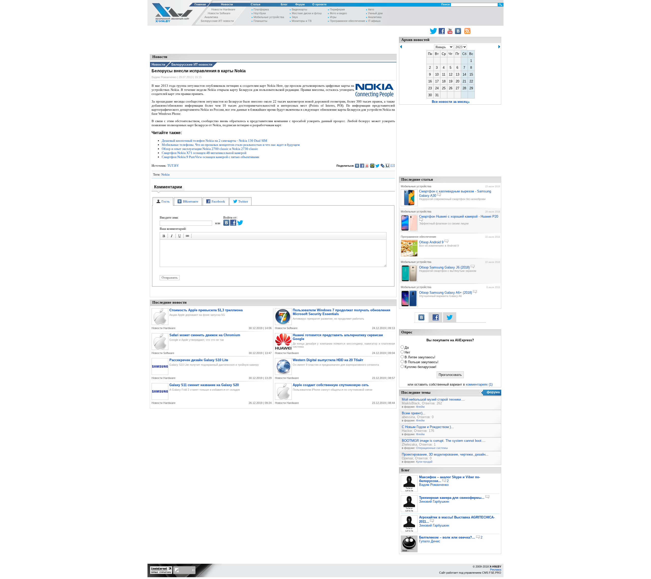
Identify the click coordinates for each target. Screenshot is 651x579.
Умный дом (375, 13)
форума (493, 392)
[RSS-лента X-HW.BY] (467, 31)
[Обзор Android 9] (409, 255)
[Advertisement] (273, 39)
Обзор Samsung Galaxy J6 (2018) (444, 267)
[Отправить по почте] (393, 166)
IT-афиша (374, 20)
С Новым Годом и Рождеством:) (426, 427)
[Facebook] (362, 166)
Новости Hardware (223, 9)
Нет (407, 352)
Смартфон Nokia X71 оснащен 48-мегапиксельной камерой (204, 153)
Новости (227, 4)
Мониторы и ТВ (302, 20)
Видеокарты (299, 9)
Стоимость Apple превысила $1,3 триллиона (206, 310)
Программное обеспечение (347, 20)
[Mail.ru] (372, 166)
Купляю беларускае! (420, 367)
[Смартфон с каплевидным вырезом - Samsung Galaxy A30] (409, 205)
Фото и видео (338, 13)
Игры (333, 17)
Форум (300, 4)
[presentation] (163, 201)
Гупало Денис (429, 541)
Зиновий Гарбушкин (434, 501)
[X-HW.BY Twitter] (433, 31)
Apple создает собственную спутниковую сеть (331, 385)
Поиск (445, 4)
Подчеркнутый (180, 236)
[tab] (163, 201)
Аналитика (211, 17)
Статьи (255, 4)
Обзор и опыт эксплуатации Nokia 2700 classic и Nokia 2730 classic (210, 149)
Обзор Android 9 (431, 242)
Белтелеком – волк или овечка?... (447, 537)
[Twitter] (377, 166)
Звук (295, 17)
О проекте (319, 4)
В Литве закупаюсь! (420, 357)
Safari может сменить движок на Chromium (204, 335)
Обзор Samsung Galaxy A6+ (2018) (445, 292)
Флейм (420, 406)
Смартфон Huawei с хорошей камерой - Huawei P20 (458, 216)
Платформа (261, 9)
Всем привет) (412, 413)
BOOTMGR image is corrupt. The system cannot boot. (442, 441)
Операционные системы (432, 447)
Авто (371, 9)
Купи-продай (424, 461)
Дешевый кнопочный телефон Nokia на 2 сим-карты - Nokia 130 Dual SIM (214, 141)
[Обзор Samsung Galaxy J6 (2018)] (409, 280)
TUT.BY (173, 165)
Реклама (495, 569)
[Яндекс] (367, 166)
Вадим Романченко (434, 485)
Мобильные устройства (269, 17)
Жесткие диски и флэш (307, 13)
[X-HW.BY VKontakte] (458, 31)
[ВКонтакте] (357, 166)
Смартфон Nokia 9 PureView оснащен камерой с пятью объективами (210, 157)
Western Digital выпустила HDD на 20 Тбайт (328, 360)
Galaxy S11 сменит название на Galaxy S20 (204, 385)
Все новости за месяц (450, 102)
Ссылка (188, 236)
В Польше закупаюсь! (421, 362)
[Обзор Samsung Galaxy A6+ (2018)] (409, 305)
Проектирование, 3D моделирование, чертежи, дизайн (443, 454)
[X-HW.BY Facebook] (442, 31)
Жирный (164, 236)
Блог (284, 4)
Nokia (165, 174)
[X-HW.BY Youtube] (450, 31)
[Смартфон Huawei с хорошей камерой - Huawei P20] (409, 230)
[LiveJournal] (382, 166)
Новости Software (219, 13)
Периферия (337, 9)
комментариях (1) (479, 384)
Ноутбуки (260, 13)
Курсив (172, 236)
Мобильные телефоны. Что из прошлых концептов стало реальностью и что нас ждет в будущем (231, 145)
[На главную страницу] (171, 13)
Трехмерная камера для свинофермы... (451, 498)
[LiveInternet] (388, 166)
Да (407, 347)
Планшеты (260, 20)
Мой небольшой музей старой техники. (432, 399)
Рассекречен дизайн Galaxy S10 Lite (198, 360)
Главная (200, 4)
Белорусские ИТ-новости (217, 20)
